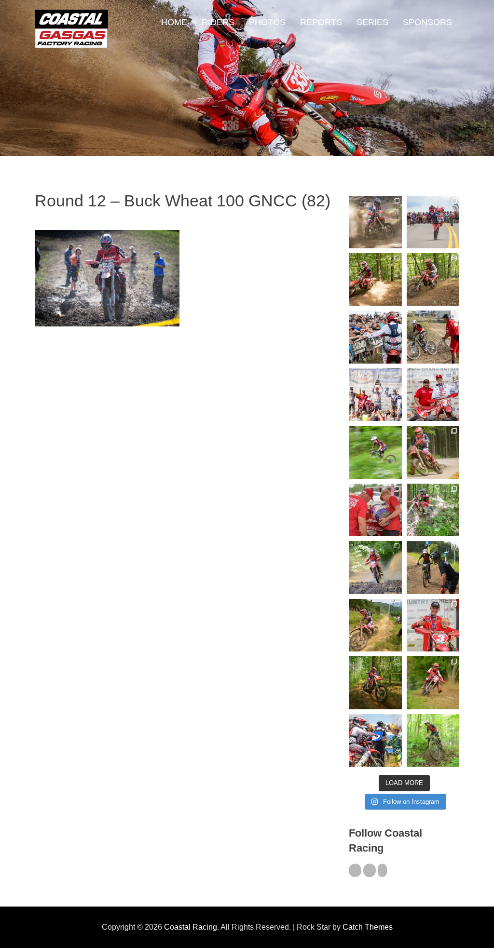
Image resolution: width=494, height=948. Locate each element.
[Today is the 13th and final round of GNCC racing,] (433, 222)
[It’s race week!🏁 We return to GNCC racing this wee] (433, 452)
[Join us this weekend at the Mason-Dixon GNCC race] (375, 740)
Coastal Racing (190, 927)
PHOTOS (267, 22)
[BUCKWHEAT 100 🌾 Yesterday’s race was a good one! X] (433, 394)
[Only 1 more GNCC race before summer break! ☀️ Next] (433, 625)
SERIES (372, 22)
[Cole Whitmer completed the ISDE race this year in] (375, 279)
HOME (174, 22)
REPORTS (321, 22)
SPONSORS (427, 22)
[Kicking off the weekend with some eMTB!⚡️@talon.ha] (375, 452)
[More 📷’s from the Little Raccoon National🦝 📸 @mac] (433, 510)
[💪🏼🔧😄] (375, 510)
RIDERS (218, 22)
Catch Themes (368, 927)
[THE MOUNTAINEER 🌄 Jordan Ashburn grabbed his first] (375, 394)
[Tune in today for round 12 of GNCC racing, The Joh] (375, 337)
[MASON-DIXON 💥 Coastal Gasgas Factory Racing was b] (433, 682)
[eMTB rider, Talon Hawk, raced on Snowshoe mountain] (433, 567)
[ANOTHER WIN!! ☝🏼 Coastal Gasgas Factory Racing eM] (433, 740)
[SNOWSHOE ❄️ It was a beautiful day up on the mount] (375, 625)
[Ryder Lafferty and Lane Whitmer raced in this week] (375, 682)
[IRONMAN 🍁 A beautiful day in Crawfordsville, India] (375, 222)
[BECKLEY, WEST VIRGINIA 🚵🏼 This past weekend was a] (433, 337)
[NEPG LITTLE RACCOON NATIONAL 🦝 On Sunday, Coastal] (375, 567)
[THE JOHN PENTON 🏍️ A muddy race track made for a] (433, 279)
